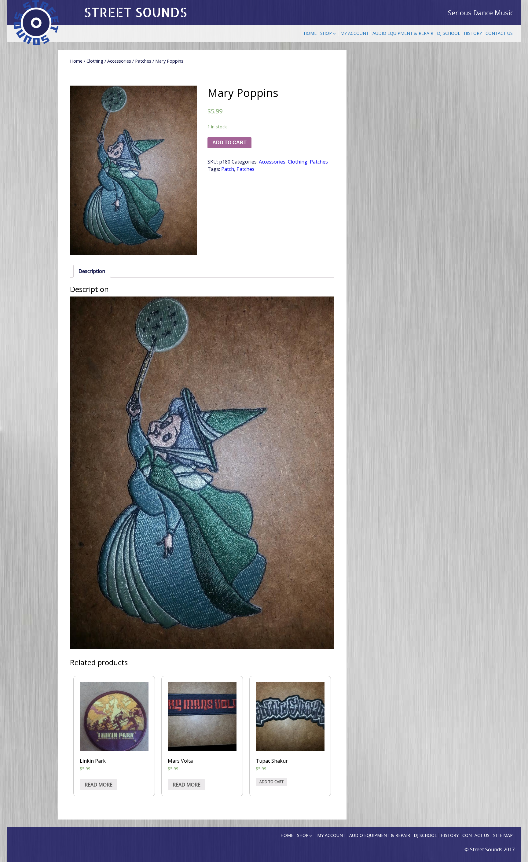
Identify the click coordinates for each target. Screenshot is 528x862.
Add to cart (229, 142)
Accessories (119, 61)
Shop (326, 33)
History (473, 33)
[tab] (91, 271)
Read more (98, 784)
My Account (354, 33)
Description (92, 271)
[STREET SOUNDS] (36, 23)
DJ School (448, 33)
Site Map (503, 835)
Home (310, 33)
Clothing (94, 61)
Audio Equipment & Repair (402, 33)
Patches (143, 61)
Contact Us (499, 33)
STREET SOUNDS (135, 12)
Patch (227, 169)
